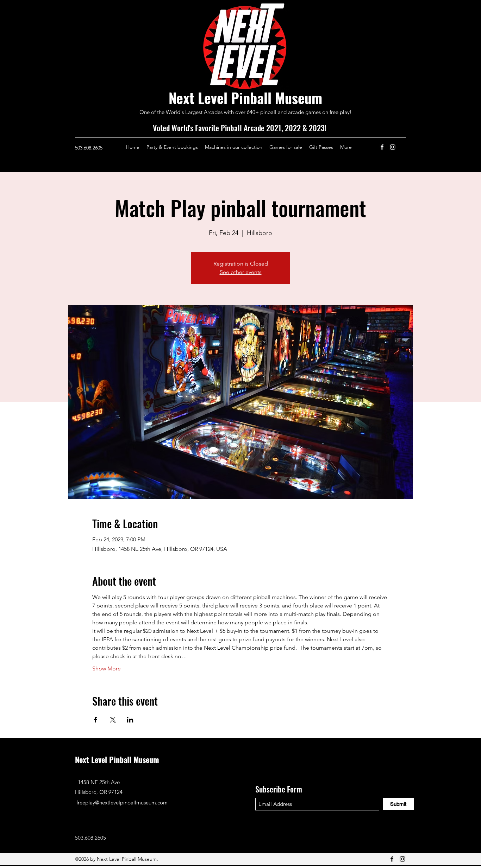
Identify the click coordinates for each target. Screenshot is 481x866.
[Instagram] (392, 147)
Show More (106, 668)
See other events (241, 272)
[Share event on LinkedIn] (130, 719)
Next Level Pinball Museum (245, 97)
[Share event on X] (113, 719)
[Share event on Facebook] (95, 719)
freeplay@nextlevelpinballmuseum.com (122, 802)
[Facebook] (382, 147)
